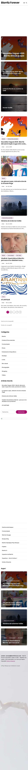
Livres (3, 296)
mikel (3, 146)
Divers (3, 348)
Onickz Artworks (6, 562)
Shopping (4, 371)
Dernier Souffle (7, 108)
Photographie (5, 367)
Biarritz (3, 138)
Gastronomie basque (7, 527)
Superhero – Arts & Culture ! (9, 558)
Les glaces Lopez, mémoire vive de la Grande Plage (13, 182)
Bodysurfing (5, 539)
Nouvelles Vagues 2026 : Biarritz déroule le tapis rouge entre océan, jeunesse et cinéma (14, 57)
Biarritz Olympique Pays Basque (10, 542)
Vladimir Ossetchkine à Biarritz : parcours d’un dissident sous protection (12, 260)
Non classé (18, 255)
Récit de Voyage (6, 535)
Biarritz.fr (4, 550)
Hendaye (4, 355)
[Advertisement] (14, 20)
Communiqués (11, 255)
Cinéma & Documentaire (13, 138)
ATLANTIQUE (5, 300)
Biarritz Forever (10, 2)
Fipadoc (4, 546)
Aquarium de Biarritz (7, 554)
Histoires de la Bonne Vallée (11, 221)
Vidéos (4, 375)
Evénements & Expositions (9, 352)
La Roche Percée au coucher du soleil (13, 89)
